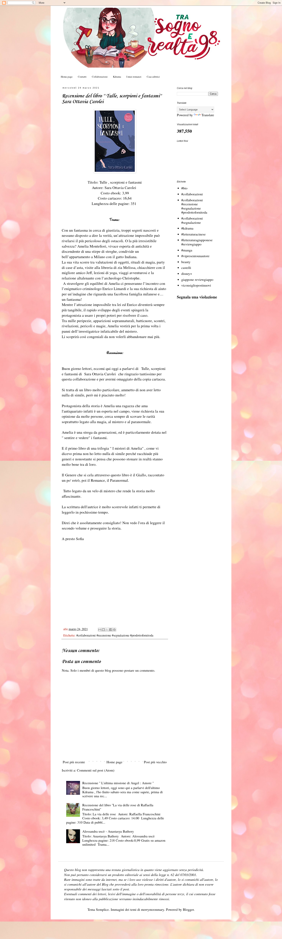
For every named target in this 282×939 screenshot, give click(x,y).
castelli (186, 267)
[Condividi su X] (107, 630)
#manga (186, 250)
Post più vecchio (155, 762)
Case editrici (153, 76)
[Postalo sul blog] (103, 630)
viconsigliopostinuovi (196, 285)
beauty (185, 261)
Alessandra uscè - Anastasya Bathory (108, 831)
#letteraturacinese (193, 234)
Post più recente (74, 762)
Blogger (188, 909)
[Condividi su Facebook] (111, 630)
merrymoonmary (152, 909)
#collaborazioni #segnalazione (192, 220)
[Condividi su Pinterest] (114, 630)
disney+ (186, 273)
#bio (184, 188)
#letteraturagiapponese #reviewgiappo (197, 242)
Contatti (82, 76)
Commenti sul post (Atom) (95, 770)
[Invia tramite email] (100, 630)
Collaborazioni (100, 76)
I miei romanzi (133, 76)
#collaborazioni (192, 194)
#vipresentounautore (195, 256)
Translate (207, 115)
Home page (67, 76)
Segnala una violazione (197, 297)
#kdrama (187, 228)
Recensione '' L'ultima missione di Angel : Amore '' (118, 783)
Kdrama (117, 76)
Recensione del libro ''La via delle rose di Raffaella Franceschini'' (117, 807)
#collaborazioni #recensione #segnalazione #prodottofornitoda (114, 635)
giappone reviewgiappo (197, 279)
